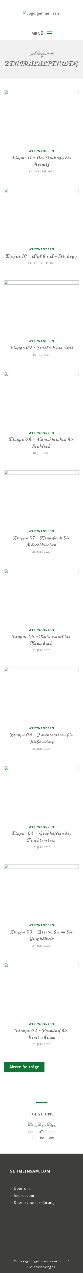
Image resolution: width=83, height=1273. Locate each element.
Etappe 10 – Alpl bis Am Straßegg (41, 256)
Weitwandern (41, 151)
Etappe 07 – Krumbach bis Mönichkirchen (41, 541)
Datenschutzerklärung (34, 1202)
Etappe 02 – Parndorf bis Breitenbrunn (41, 1034)
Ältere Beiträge (24, 1066)
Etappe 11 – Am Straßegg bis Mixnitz (41, 161)
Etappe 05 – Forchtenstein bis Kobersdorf (41, 738)
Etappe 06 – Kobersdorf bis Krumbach (41, 640)
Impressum (24, 1195)
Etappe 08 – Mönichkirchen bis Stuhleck (41, 442)
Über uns (22, 1188)
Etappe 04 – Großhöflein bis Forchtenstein (41, 836)
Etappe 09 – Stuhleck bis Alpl (41, 347)
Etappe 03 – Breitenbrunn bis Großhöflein (41, 935)
